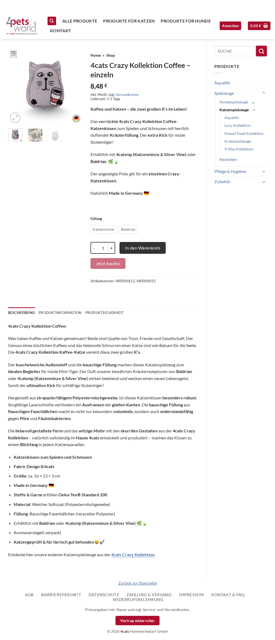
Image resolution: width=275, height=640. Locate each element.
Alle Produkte (79, 20)
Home (96, 55)
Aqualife (222, 82)
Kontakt (60, 30)
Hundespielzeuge (233, 102)
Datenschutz (104, 594)
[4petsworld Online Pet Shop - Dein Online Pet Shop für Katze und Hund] (21, 26)
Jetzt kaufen (108, 263)
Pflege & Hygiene (230, 171)
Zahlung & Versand (148, 594)
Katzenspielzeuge (234, 109)
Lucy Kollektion (238, 125)
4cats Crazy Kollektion (132, 554)
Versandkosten (127, 94)
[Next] (74, 87)
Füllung (96, 219)
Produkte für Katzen (129, 20)
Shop (110, 55)
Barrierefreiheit (61, 594)
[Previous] (16, 87)
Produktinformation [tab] (60, 312)
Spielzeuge (224, 93)
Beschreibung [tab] (21, 312)
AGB (29, 594)
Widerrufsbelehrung (138, 599)
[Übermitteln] (261, 51)
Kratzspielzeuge (238, 141)
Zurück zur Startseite (137, 582)
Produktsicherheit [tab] (104, 312)
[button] (259, 25)
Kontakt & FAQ (228, 594)
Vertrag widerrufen (137, 620)
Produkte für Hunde (186, 20)
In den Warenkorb (142, 247)
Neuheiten (228, 159)
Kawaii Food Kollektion (244, 133)
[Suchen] (52, 21)
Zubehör (222, 181)
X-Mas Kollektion (239, 149)
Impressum (191, 594)
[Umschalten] (263, 93)
